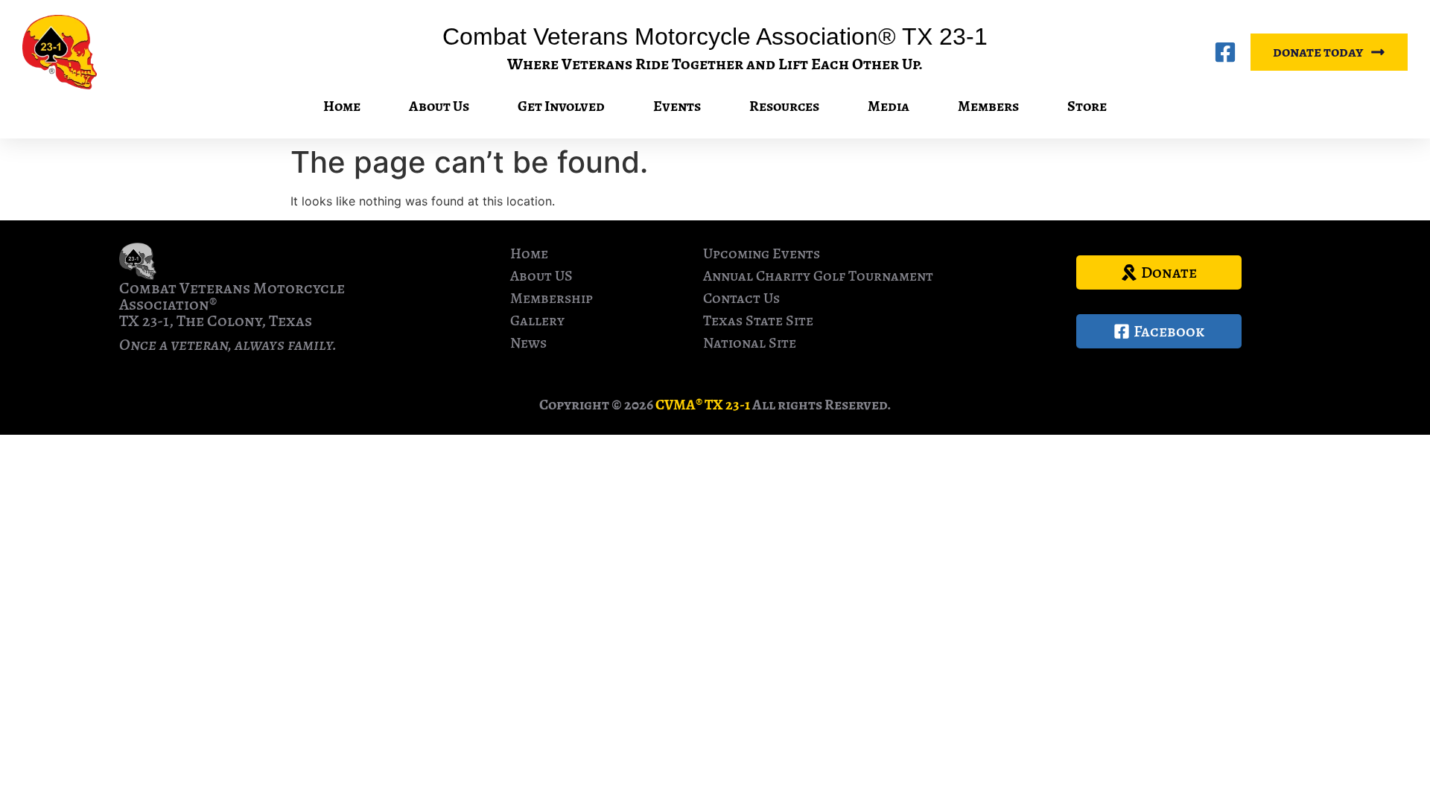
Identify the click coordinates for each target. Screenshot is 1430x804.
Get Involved (561, 106)
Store (1087, 106)
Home (341, 106)
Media (888, 106)
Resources (784, 106)
